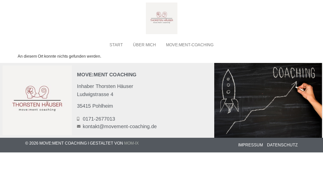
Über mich (144, 45)
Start (116, 45)
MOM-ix (131, 143)
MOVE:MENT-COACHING (189, 45)
